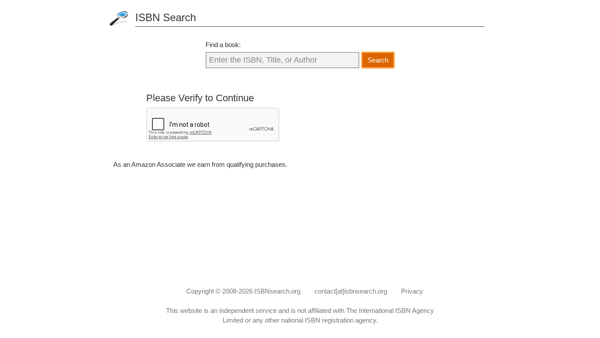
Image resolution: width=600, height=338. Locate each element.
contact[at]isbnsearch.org (350, 291)
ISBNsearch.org (277, 291)
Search (378, 60)
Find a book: (223, 44)
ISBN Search (165, 17)
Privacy (412, 291)
